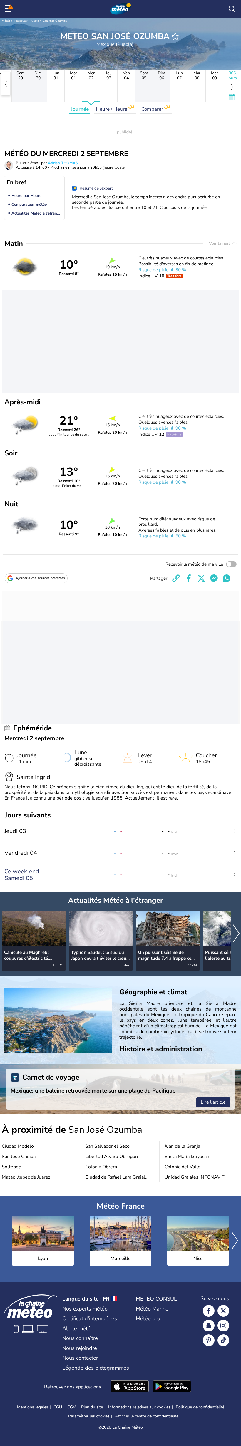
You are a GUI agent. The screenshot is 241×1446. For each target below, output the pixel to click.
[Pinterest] (209, 1340)
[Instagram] (223, 1325)
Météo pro (148, 1318)
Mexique (20, 21)
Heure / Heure (112, 109)
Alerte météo (77, 1328)
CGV (71, 1407)
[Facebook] (209, 1311)
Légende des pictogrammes (95, 1367)
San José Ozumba (55, 21)
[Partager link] (176, 578)
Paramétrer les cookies (89, 1416)
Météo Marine (152, 1308)
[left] (6, 83)
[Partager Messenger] (214, 578)
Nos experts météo (85, 1308)
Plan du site (92, 1407)
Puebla (34, 21)
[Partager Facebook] (189, 578)
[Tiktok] (223, 1340)
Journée (80, 109)
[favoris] (175, 36)
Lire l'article (213, 1102)
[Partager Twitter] (201, 578)
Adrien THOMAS (63, 163)
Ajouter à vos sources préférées (40, 578)
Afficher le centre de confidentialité (146, 1416)
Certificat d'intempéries (89, 1318)
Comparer (152, 109)
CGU (57, 1407)
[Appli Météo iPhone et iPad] (130, 1386)
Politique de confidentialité (200, 1407)
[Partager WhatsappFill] (226, 578)
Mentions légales (32, 1407)
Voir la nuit (220, 243)
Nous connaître (80, 1338)
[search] (232, 9)
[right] (236, 934)
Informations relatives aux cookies (139, 1407)
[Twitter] (223, 1311)
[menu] (9, 9)
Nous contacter (80, 1357)
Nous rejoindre (79, 1348)
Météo (6, 21)
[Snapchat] (209, 1325)
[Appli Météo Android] (172, 1386)
